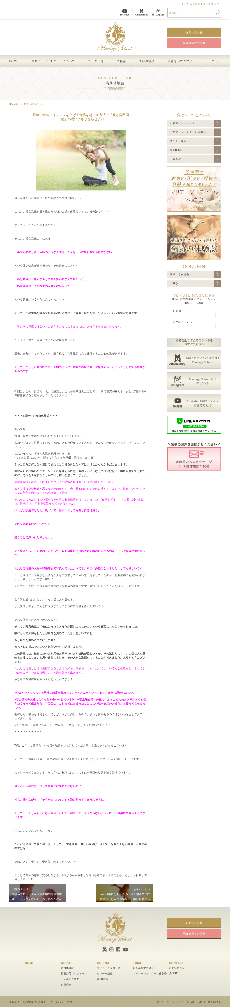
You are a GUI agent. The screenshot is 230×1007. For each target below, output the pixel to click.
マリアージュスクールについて (53, 61)
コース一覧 (96, 61)
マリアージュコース (182, 123)
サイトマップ (211, 4)
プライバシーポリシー (64, 1002)
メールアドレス (182, 321)
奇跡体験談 (147, 61)
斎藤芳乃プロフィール (183, 61)
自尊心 (174, 283)
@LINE (173, 973)
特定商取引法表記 (35, 1002)
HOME (14, 61)
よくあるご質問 (190, 4)
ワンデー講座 (178, 141)
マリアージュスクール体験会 (188, 132)
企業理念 (66, 984)
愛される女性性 (179, 274)
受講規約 (15, 1002)
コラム (216, 61)
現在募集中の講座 (143, 968)
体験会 (121, 61)
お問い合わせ (177, 968)
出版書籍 (175, 159)
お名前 (177, 310)
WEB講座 (176, 150)
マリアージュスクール (175, 1002)
